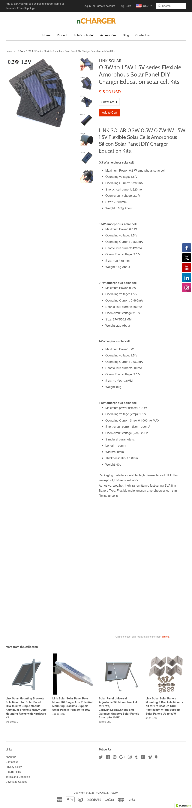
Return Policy (13, 771)
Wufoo (165, 636)
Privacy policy (14, 767)
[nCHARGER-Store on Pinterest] (114, 757)
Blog (126, 35)
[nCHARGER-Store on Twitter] (101, 757)
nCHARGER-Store (107, 792)
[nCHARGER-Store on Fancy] (156, 757)
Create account (106, 6)
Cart (128, 6)
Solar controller (84, 35)
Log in (87, 6)
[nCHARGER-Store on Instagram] (130, 757)
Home (46, 35)
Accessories (108, 35)
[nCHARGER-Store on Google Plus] (122, 757)
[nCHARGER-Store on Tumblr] (136, 757)
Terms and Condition (18, 777)
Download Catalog (16, 781)
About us (11, 757)
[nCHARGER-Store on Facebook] (108, 757)
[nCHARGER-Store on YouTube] (143, 757)
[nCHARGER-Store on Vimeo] (150, 757)
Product (62, 35)
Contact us (142, 35)
